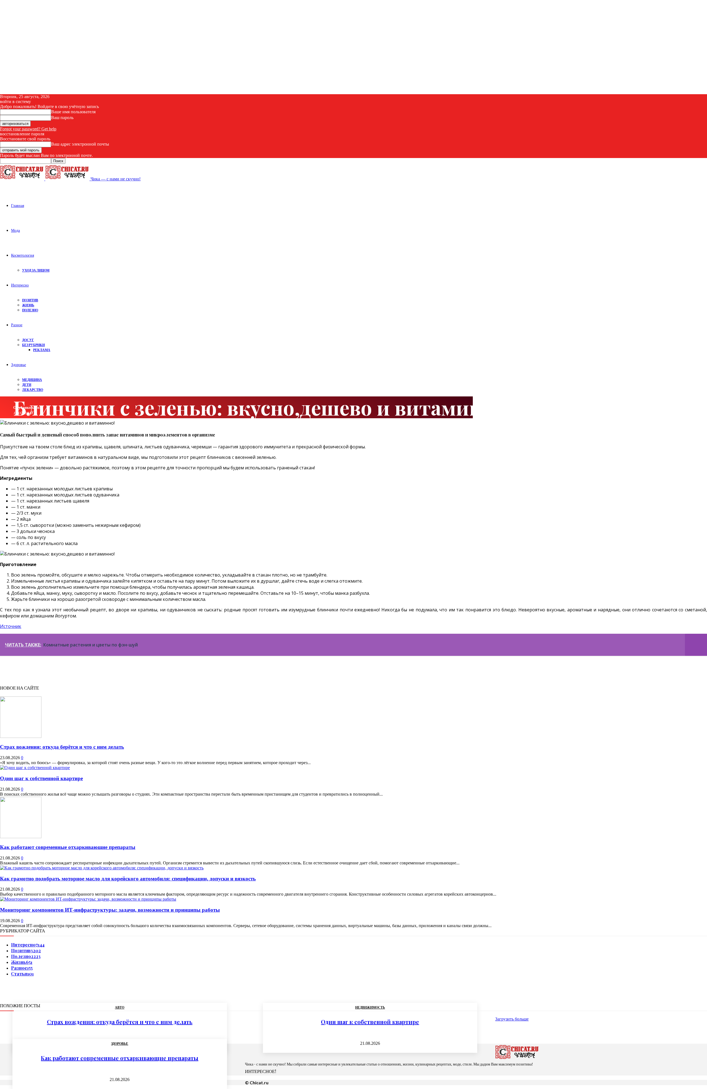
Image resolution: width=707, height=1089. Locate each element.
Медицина (32, 380)
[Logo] (22, 179)
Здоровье (18, 364)
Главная (17, 205)
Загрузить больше (512, 1019)
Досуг (28, 340)
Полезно (30, 310)
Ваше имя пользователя (73, 111)
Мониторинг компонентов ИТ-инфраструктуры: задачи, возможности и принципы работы (110, 910)
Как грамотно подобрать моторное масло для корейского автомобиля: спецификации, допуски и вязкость (128, 879)
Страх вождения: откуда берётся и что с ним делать (62, 747)
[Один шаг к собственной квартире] (35, 767)
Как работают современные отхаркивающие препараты (67, 847)
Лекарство (32, 390)
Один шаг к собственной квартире (41, 778)
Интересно (20, 285)
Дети (26, 385)
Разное (16, 324)
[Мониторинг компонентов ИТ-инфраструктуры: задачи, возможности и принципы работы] (88, 899)
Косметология (22, 255)
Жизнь (28, 305)
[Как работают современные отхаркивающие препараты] (20, 836)
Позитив (30, 300)
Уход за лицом (35, 270)
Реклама (41, 350)
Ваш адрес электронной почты (80, 144)
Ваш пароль (62, 117)
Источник (10, 626)
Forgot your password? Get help (28, 129)
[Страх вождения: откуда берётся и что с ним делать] (20, 736)
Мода (15, 230)
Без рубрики (33, 345)
